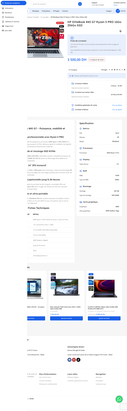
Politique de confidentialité (48, 384)
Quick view (43, 275)
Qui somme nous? (45, 377)
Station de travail (109, 311)
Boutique (99, 377)
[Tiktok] (78, 360)
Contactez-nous (101, 384)
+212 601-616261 (98, 5)
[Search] (80, 4)
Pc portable (45, 17)
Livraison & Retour (45, 381)
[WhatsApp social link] (122, 69)
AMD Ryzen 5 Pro (113, 153)
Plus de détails (117, 105)
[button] (28, 318)
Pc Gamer (91, 311)
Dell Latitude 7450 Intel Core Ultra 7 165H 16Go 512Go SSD (65, 308)
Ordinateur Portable (32, 17)
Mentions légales (73, 377)
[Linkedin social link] (119, 69)
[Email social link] (114, 69)
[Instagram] (74, 360)
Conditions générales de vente (77, 381)
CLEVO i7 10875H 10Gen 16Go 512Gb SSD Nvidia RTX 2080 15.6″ (103, 308)
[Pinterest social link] (117, 69)
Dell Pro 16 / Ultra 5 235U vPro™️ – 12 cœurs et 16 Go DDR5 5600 (28, 308)
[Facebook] (69, 360)
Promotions (99, 381)
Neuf (117, 133)
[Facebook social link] (110, 69)
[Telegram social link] (124, 69)
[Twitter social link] (112, 69)
